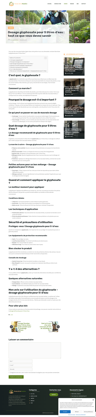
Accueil (50, 3)
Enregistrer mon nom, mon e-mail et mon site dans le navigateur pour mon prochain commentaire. (34, 372)
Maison (72, 3)
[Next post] (58, 327)
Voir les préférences (88, 411)
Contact (83, 3)
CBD (78, 3)
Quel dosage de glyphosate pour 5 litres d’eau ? (21, 63)
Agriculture (57, 3)
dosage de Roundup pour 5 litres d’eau (19, 311)
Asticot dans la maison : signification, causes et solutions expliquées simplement (73, 131)
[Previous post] (11, 327)
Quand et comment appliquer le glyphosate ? (21, 65)
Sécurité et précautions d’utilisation (19, 67)
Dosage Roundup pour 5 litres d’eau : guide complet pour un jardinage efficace (24, 327)
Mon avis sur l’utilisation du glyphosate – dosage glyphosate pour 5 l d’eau (28, 71)
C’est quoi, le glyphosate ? (16, 60)
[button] (93, 400)
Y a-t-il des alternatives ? (16, 69)
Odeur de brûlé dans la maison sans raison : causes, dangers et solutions (73, 89)
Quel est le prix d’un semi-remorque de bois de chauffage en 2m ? (46, 327)
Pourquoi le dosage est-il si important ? (20, 62)
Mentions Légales (76, 393)
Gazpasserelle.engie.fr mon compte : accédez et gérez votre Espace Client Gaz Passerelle (74, 68)
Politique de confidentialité (81, 414)
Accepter (65, 411)
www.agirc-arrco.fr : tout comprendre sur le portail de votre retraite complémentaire (74, 110)
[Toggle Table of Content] (44, 58)
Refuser (77, 411)
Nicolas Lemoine (15, 40)
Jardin (65, 3)
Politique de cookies (71, 414)
